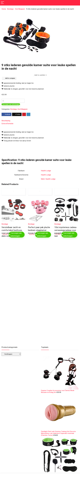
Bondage (10, 9)
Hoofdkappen (20, 9)
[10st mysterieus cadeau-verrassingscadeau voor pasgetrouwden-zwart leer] (66, 210)
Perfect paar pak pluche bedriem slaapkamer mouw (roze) (39, 230)
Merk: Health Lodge (48, 179)
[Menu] (2, 3)
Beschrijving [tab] (6, 121)
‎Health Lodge (46, 171)
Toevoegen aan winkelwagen (10, 104)
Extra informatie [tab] (7, 124)
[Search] (76, 3)
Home (4, 9)
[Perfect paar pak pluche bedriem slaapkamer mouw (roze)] (40, 210)
